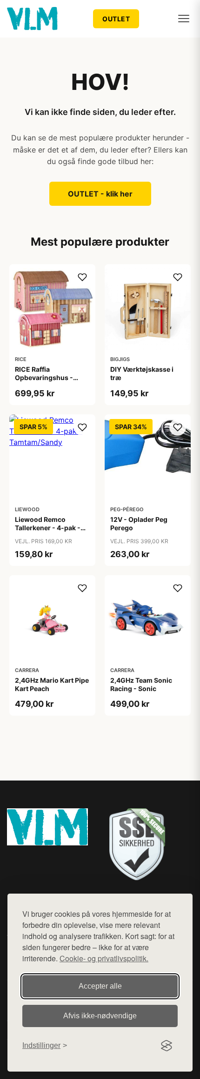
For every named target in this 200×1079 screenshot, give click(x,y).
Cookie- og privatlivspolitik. (104, 958)
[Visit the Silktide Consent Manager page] (166, 1046)
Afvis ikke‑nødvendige (100, 1016)
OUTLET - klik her (100, 193)
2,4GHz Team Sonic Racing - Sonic (141, 684)
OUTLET (116, 19)
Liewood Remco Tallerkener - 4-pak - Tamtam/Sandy (47, 527)
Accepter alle (100, 986)
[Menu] (183, 18)
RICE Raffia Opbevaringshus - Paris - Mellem (44, 377)
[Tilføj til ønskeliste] (82, 277)
